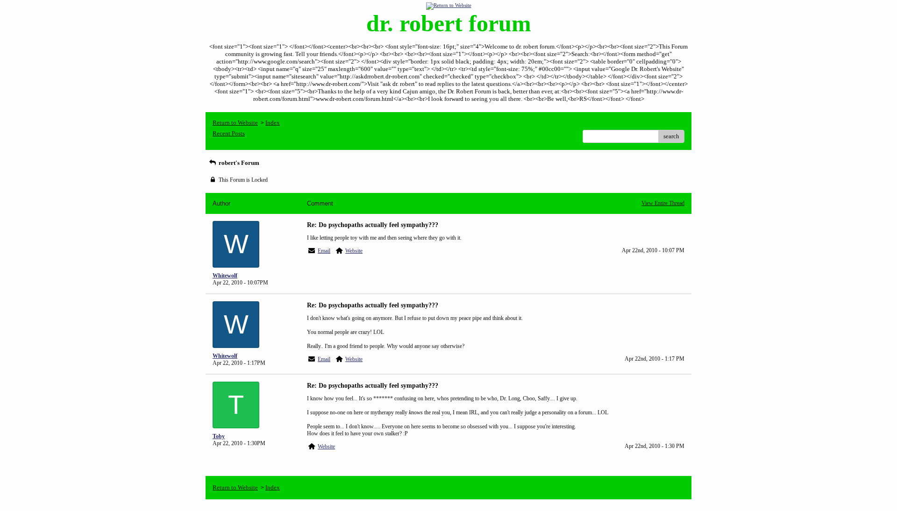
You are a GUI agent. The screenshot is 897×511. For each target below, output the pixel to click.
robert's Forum (238, 162)
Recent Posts (229, 133)
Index (272, 122)
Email (324, 251)
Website (354, 251)
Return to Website (235, 122)
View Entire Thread (662, 203)
